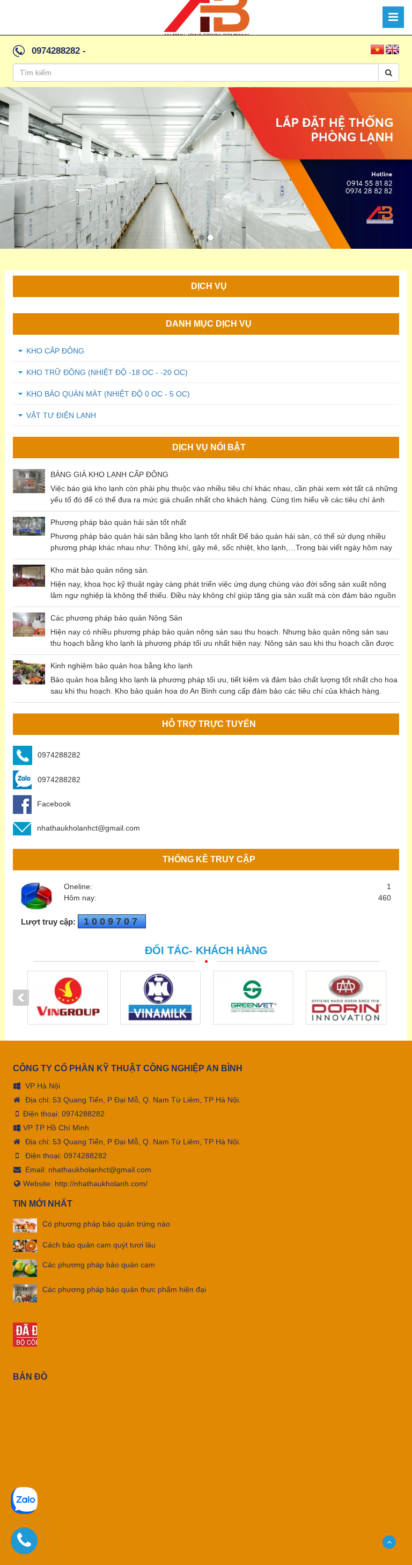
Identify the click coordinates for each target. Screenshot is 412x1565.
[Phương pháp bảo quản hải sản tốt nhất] (29, 526)
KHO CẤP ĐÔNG (55, 351)
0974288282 (56, 51)
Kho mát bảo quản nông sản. (99, 570)
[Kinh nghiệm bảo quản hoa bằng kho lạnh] (29, 672)
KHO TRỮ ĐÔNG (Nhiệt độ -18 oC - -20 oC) (107, 372)
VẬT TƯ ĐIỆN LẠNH (61, 415)
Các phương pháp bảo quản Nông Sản (116, 618)
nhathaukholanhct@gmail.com (88, 828)
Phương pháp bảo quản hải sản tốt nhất (118, 522)
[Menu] (393, 17)
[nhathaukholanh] (206, 16)
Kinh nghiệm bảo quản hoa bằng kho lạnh (121, 665)
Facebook (54, 803)
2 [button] (210, 237)
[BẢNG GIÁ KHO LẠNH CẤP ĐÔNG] (29, 481)
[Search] (388, 72)
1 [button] (202, 237)
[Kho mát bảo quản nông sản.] (29, 576)
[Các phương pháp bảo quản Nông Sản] (29, 624)
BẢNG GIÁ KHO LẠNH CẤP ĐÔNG (109, 474)
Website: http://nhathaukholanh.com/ (85, 1183)
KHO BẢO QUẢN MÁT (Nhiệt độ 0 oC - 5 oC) (108, 394)
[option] (206, 168)
